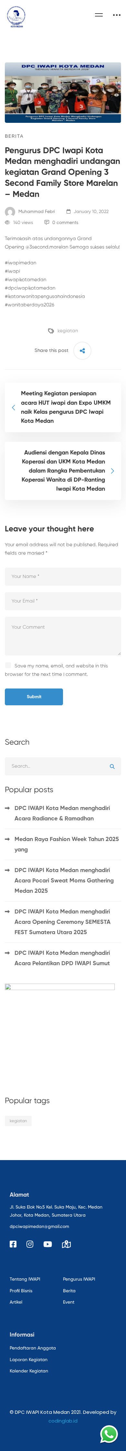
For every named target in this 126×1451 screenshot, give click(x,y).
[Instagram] (29, 1244)
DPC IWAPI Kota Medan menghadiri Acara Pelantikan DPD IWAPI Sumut (62, 958)
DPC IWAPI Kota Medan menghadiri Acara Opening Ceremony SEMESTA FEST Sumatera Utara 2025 (62, 922)
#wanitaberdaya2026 (29, 305)
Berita (14, 136)
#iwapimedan (20, 263)
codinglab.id (63, 1420)
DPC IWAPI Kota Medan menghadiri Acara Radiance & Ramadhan (62, 814)
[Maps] (66, 1244)
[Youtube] (47, 1244)
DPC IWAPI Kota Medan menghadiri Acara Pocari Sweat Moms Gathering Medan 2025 (64, 881)
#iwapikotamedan (25, 279)
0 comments (65, 222)
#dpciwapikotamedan (30, 288)
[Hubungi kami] (109, 1434)
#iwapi (12, 271)
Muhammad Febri (36, 211)
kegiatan (68, 330)
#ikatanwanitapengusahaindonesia (45, 296)
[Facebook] (13, 1244)
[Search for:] (63, 766)
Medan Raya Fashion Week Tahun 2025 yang (67, 845)
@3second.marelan (47, 247)
